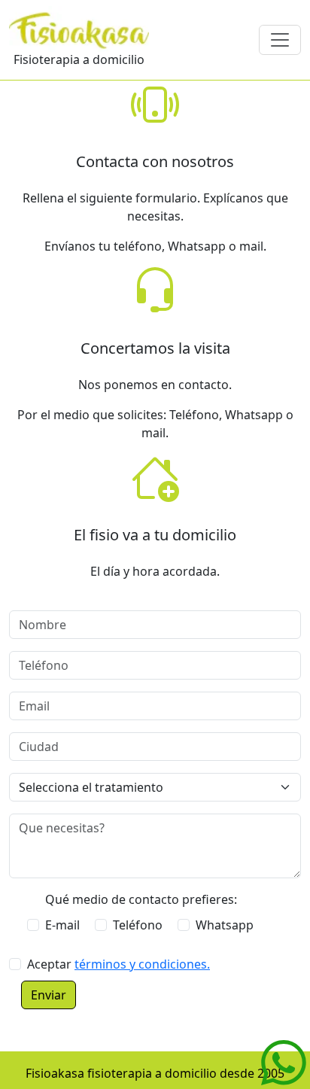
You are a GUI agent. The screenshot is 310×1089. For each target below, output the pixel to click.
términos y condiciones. (142, 964)
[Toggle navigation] (280, 40)
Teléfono (138, 925)
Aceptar (118, 964)
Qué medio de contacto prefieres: (141, 899)
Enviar (48, 995)
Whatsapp (225, 925)
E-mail (62, 925)
